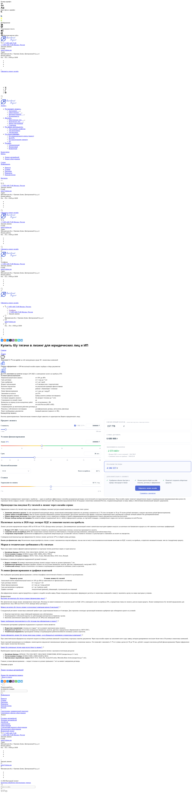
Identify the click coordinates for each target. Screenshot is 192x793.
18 (9, 460)
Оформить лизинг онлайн (9, 71)
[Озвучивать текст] (2, 31)
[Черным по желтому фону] (1, 19)
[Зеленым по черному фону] (1, 21)
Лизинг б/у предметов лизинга (12, 675)
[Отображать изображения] (2, 25)
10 (21, 448)
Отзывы (7, 169)
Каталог (3, 707)
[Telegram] (5, 89)
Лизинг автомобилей (12, 157)
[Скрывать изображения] (2, 27)
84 (100, 460)
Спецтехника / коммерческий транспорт (14, 711)
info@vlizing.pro (6, 50)
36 (34, 460)
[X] (10, 340)
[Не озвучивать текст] (2, 33)
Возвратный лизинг (7, 731)
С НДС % (80, 425)
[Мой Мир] (7, 340)
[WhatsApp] (16, 340)
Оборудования (6, 725)
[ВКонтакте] (5, 87)
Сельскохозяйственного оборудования (14, 727)
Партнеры (8, 171)
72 (83, 460)
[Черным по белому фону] (1, 12)
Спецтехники (5, 724)
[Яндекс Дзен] (5, 93)
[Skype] (19, 340)
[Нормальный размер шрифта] (2, 5)
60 (67, 460)
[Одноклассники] (5, 91)
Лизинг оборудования (12, 159)
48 (51, 460)
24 (18, 460)
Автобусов (4, 722)
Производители (10, 175)
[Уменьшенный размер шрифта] (2, 3)
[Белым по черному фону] (1, 14)
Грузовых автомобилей (9, 718)
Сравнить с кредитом (148, 493)
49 (100, 448)
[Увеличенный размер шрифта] (2, 8)
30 (61, 448)
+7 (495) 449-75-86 (10, 43)
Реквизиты (8, 173)
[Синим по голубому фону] (1, 16)
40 (82, 448)
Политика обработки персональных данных (16, 783)
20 (41, 448)
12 (1, 460)
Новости (8, 167)
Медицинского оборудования (11, 729)
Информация (5, 695)
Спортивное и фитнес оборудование (13, 713)
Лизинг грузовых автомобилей (12, 670)
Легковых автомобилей (9, 720)
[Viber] (13, 340)
